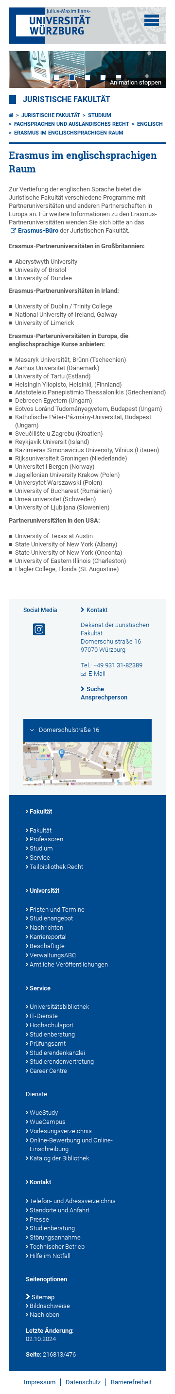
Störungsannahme (55, 1237)
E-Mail (96, 673)
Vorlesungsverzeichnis (61, 1131)
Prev (26, 69)
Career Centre (48, 1070)
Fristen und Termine (57, 909)
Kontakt (97, 610)
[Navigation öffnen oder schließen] (151, 20)
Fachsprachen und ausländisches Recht (71, 124)
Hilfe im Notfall (50, 1255)
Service (40, 857)
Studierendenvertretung (62, 1061)
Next (149, 69)
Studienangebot (51, 918)
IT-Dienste (44, 1016)
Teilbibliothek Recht (56, 866)
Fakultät (41, 811)
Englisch (150, 124)
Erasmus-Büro (38, 230)
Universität (44, 890)
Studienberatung (52, 1034)
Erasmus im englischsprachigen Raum (68, 133)
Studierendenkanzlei (57, 1052)
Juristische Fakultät (66, 99)
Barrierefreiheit (131, 1382)
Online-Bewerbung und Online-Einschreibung (71, 1145)
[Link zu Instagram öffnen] (35, 629)
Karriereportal (48, 936)
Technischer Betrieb (57, 1246)
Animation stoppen (135, 82)
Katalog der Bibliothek (59, 1158)
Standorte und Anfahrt (59, 1210)
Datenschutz (83, 1382)
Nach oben (44, 1314)
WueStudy (44, 1112)
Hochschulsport (51, 1025)
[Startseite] (11, 115)
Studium (99, 115)
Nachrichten (46, 927)
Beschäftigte (47, 946)
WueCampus (48, 1121)
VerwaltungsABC (53, 955)
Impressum (39, 1382)
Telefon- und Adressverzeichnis (73, 1201)
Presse (39, 1219)
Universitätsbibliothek (59, 1006)
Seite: (33, 1354)
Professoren (46, 839)
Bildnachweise (50, 1305)
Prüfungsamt (48, 1043)
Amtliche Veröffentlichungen (69, 964)
